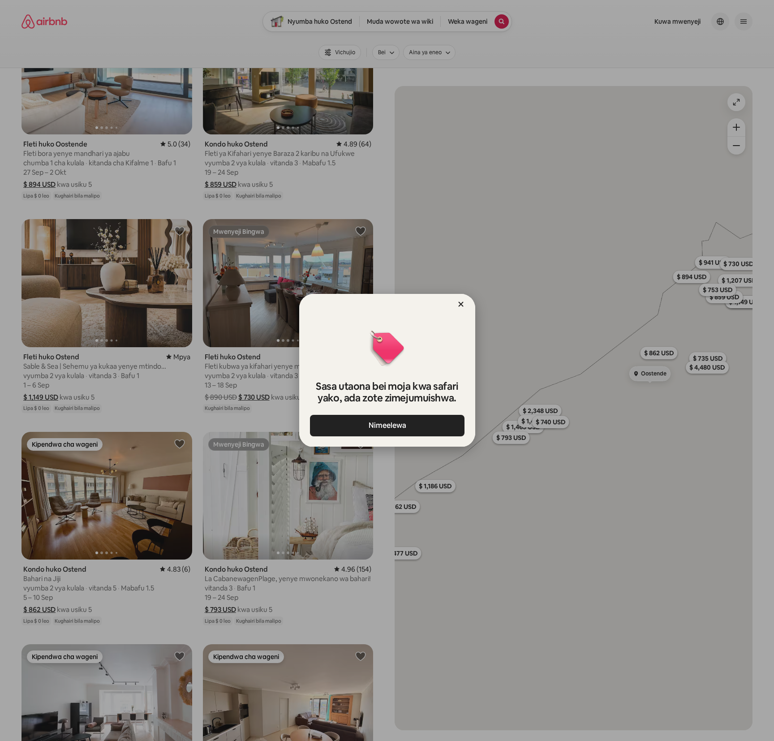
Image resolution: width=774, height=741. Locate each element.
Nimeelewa (387, 425)
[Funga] (460, 304)
